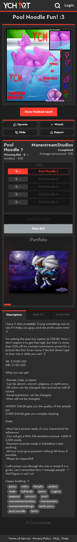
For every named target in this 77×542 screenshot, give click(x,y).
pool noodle (17, 511)
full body (27, 491)
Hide (22, 132)
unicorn (30, 496)
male (12, 491)
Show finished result (39, 111)
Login (69, 5)
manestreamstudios (22, 501)
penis (42, 491)
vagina (56, 491)
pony (12, 486)
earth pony (46, 506)
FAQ (56, 538)
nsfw (25, 486)
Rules (65, 538)
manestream (49, 501)
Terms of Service (19, 538)
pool (44, 496)
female (38, 486)
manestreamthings (21, 506)
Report (59, 132)
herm (34, 511)
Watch (58, 124)
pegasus (14, 496)
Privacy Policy (42, 538)
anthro (53, 486)
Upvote (22, 124)
